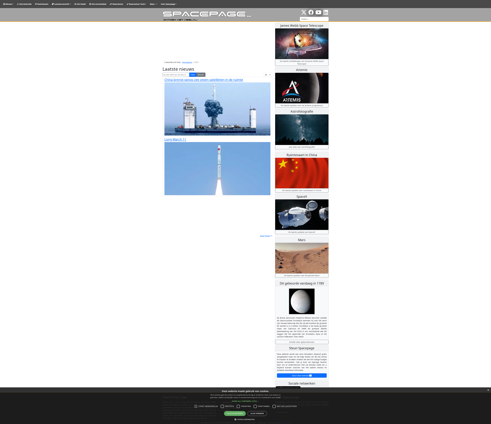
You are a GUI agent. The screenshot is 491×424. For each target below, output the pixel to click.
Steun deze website (300, 375)
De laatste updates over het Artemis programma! (302, 105)
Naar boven (265, 236)
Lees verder (276, 397)
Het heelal (81, 4)
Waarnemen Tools (137, 4)
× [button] (488, 390)
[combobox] (314, 19)
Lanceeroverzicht (61, 4)
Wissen (201, 74)
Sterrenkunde (25, 4)
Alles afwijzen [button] (257, 413)
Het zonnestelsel (98, 4)
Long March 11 (175, 139)
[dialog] (245, 405)
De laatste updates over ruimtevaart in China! (301, 190)
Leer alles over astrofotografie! (302, 147)
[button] (245, 401)
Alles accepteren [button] (235, 413)
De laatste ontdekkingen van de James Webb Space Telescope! (302, 62)
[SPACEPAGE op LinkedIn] (325, 13)
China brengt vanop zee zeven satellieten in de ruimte (203, 80)
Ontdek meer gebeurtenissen (301, 342)
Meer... (153, 4)
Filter (193, 74)
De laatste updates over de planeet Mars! (302, 275)
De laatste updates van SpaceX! (301, 232)
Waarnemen (117, 4)
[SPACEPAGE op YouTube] (318, 13)
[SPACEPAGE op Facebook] (311, 13)
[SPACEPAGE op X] (303, 13)
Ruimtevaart (42, 4)
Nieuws (8, 4)
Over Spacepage (168, 4)
